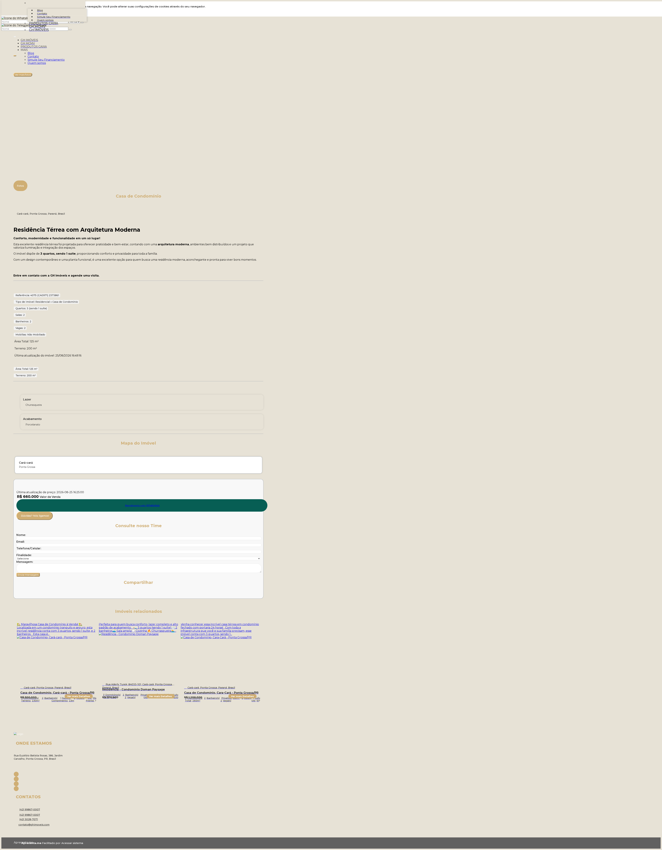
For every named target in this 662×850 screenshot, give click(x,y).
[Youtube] (41, 783)
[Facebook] (41, 774)
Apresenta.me (18, 842)
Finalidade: (24, 555)
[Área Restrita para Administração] (72, 843)
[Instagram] (41, 779)
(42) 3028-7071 (28, 819)
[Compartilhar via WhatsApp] (19, 593)
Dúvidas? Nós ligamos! (35, 515)
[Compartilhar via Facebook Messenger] (57, 593)
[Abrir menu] (15, 36)
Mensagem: (24, 562)
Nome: (21, 535)
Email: (20, 541)
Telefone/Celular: (28, 548)
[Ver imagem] (138, 58)
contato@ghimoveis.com (33, 824)
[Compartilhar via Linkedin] (42, 593)
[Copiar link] (64, 593)
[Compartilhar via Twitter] (34, 593)
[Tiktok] (41, 788)
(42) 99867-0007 (29, 809)
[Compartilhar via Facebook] (26, 593)
